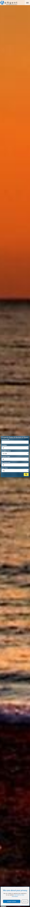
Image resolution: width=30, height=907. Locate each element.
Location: (4, 445)
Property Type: (6, 456)
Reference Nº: (6, 439)
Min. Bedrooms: (6, 462)
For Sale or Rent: (6, 451)
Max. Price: (5, 468)
